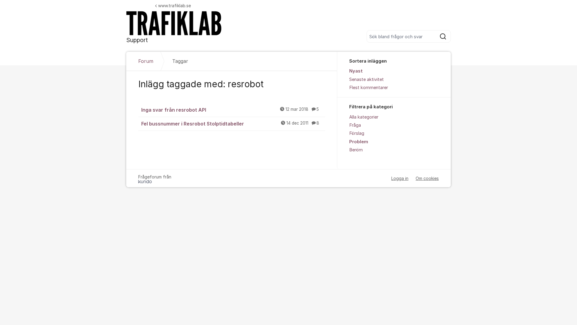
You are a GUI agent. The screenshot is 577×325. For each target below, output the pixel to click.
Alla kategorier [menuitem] (363, 117)
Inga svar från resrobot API (230, 110)
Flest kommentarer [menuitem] (368, 87)
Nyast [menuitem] (356, 71)
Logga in (399, 178)
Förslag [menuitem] (356, 133)
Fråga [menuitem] (355, 125)
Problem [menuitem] (358, 141)
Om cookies (427, 178)
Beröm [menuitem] (356, 150)
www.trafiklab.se (174, 5)
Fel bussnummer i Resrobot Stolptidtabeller (230, 124)
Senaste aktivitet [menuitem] (366, 79)
